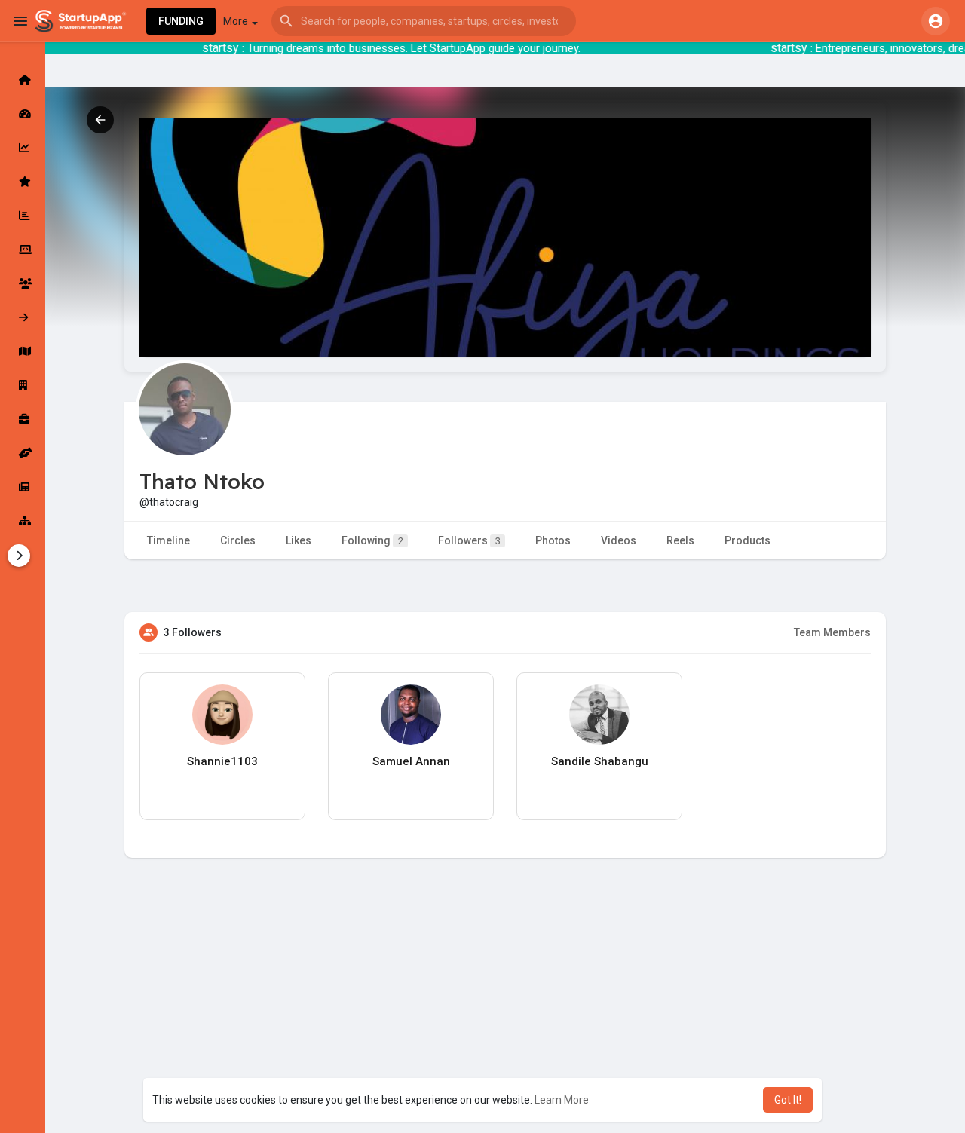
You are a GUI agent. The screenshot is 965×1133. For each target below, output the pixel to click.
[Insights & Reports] (22, 215)
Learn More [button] (562, 1100)
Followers (469, 540)
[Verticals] (22, 521)
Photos (553, 540)
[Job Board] (22, 419)
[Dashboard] (22, 114)
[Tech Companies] (22, 249)
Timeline (168, 540)
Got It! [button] (787, 1100)
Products (747, 540)
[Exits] (22, 317)
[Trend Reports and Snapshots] (22, 487)
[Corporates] (22, 385)
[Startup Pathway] (22, 147)
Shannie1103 (222, 761)
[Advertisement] (505, 1023)
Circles (238, 540)
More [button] (236, 21)
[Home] (22, 80)
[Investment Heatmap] (22, 351)
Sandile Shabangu (599, 761)
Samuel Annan (411, 761)
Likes (298, 540)
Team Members (832, 632)
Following (372, 540)
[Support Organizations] (22, 453)
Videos (618, 540)
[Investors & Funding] (22, 283)
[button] (423, 21)
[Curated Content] (22, 181)
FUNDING (181, 21)
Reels (680, 540)
